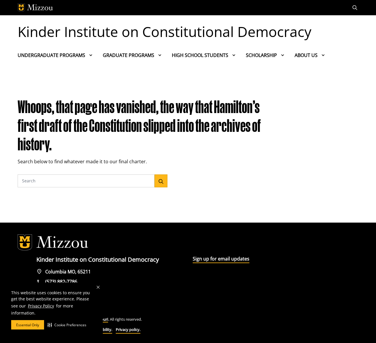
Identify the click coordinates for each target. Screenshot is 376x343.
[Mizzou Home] (175, 8)
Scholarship (261, 55)
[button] (67, 324)
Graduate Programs (128, 55)
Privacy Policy (41, 306)
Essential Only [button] (27, 324)
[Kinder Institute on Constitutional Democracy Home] (53, 242)
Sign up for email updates (221, 258)
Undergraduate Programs (51, 55)
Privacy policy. (128, 329)
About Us (306, 55)
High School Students (200, 55)
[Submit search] (161, 180)
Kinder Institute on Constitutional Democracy (164, 31)
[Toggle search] (355, 8)
